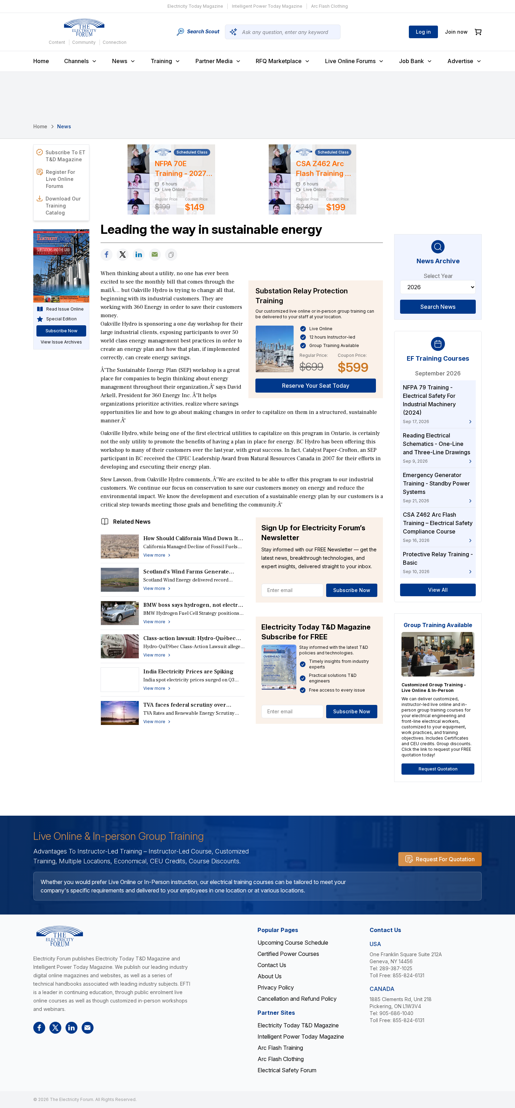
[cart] (478, 32)
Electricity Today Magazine (195, 6)
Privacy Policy (276, 987)
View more (154, 555)
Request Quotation (438, 768)
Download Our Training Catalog (63, 206)
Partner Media (214, 60)
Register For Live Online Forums (60, 179)
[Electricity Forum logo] (84, 28)
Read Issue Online (65, 309)
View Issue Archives (61, 342)
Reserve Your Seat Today (315, 385)
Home (41, 60)
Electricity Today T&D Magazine (298, 1025)
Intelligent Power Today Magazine (267, 6)
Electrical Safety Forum (287, 1070)
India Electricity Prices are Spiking (188, 671)
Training (161, 60)
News (119, 60)
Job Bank (411, 60)
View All (438, 590)
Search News (437, 306)
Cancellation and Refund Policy (297, 998)
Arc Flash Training (280, 1047)
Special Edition (61, 318)
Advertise (460, 60)
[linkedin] (139, 255)
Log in (423, 32)
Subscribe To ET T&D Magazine (65, 155)
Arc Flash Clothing (329, 6)
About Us (270, 976)
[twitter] (123, 255)
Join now (456, 32)
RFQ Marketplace (279, 60)
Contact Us (272, 964)
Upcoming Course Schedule (293, 942)
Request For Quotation (445, 859)
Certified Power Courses (288, 953)
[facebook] (106, 255)
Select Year (438, 275)
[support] (155, 255)
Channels (76, 60)
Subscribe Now (351, 590)
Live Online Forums (350, 60)
